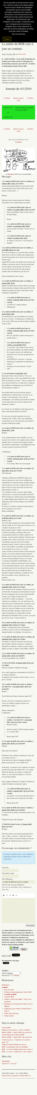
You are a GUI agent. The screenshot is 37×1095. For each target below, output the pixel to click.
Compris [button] (7, 39)
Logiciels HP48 (9, 997)
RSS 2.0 (27, 1075)
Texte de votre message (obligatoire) (13, 885)
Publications (5, 985)
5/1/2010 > (30, 98)
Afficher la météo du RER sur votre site (14, 1044)
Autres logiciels (9, 1016)
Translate (16, 975)
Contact (21, 1075)
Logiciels (5, 987)
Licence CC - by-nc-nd (9, 1063)
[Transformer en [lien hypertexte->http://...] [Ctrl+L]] (10, 895)
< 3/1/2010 (6, 98)
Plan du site (5, 1075)
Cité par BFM (6, 1027)
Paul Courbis (22, 54)
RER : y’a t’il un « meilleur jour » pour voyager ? (17, 1052)
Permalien (18, 142)
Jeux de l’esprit (9, 990)
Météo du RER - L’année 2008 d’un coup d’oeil (17, 1032)
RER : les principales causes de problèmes (15, 1047)
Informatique (6, 1061)
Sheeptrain (11, 174)
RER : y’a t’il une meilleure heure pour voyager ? (17, 1049)
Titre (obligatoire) (7, 879)
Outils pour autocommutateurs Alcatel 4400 (17, 992)
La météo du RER (10, 994)
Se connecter (14, 1075)
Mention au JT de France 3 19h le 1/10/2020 (16, 1030)
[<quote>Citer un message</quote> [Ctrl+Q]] (13, 895)
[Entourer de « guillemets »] (16, 895)
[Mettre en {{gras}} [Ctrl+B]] (3, 895)
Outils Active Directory (11, 1013)
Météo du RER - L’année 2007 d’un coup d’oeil (17, 1037)
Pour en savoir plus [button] (18, 34)
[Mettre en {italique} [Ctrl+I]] (6, 895)
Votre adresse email (8, 873)
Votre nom (5, 867)
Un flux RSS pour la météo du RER (13, 1035)
